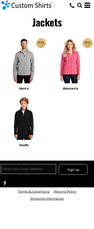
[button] (79, 5)
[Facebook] (5, 183)
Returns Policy (65, 191)
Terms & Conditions (34, 191)
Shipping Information (47, 198)
